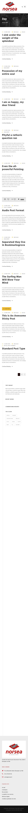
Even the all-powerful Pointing (13, 167)
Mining (13, 421)
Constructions (10, 418)
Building (14, 415)
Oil (12, 424)
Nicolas (16, 32)
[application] (14, 199)
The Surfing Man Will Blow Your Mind (11, 280)
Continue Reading (6, 59)
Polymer (17, 424)
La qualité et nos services (7, 794)
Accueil (3, 787)
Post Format (8, 207)
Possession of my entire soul (12, 72)
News (8, 424)
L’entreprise (4, 790)
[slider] (22, 199)
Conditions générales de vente (9, 799)
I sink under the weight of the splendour (11, 38)
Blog (23, 32)
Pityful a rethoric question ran (12, 136)
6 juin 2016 (7, 32)
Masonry (6, 68)
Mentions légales (6, 796)
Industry (17, 418)
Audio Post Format (13, 211)
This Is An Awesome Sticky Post (14, 317)
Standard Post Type (13, 349)
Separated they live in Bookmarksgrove (13, 243)
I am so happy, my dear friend (13, 103)
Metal (8, 421)
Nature (19, 421)
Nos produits (5, 792)
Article (8, 415)
